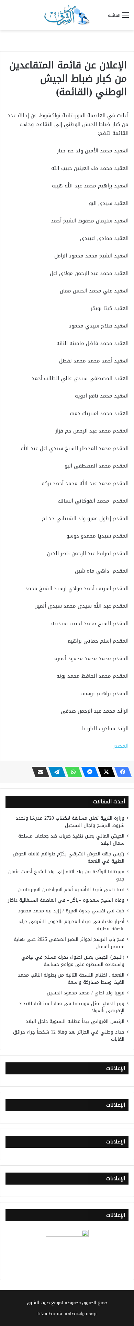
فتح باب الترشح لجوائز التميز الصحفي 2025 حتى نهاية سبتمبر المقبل (69, 943)
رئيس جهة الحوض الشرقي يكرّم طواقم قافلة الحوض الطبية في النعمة (68, 857)
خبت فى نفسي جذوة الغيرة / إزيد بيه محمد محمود (71, 911)
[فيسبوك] (121, 772)
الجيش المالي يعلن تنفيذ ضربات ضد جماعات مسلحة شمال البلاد (71, 840)
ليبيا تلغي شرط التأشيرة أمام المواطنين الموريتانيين (71, 889)
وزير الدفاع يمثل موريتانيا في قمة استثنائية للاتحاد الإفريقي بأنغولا (71, 1007)
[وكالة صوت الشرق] (67, 15)
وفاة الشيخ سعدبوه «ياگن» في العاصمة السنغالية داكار (66, 900)
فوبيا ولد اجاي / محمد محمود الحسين (85, 993)
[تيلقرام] (55, 772)
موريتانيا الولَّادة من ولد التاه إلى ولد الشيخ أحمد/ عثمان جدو (66, 875)
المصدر (121, 746)
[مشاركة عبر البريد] (38, 772)
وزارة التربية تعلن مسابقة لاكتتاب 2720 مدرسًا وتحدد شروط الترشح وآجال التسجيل (70, 822)
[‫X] (104, 772)
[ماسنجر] (88, 772)
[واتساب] (71, 772)
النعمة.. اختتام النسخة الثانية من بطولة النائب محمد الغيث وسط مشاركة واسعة (71, 979)
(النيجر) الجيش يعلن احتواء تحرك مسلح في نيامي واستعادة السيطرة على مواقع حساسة (72, 961)
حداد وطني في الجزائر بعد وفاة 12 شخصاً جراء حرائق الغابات (68, 1035)
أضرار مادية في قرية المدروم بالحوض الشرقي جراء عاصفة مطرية (71, 925)
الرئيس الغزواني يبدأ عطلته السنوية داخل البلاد (75, 1021)
